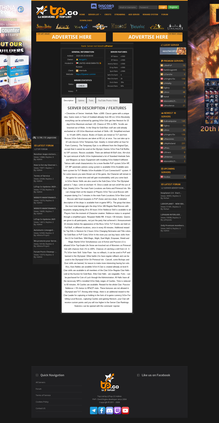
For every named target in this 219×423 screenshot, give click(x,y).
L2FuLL (166, 147)
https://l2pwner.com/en (86, 74)
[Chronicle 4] (43, 26)
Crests (107, 14)
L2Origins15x (169, 78)
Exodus (167, 176)
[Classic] (156, 26)
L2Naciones (169, 139)
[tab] (69, 100)
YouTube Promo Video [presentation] (107, 100)
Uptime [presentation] (81, 100)
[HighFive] (100, 26)
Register (173, 7)
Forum (164, 14)
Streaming (119, 14)
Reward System (150, 14)
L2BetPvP (168, 65)
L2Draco (167, 152)
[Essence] (175, 26)
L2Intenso (168, 156)
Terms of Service (43, 395)
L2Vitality (167, 83)
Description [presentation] (68, 100)
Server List (93, 14)
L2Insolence (169, 105)
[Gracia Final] (81, 26)
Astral (166, 96)
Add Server (133, 14)
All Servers (40, 382)
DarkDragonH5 (170, 69)
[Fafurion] (137, 26)
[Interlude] (62, 26)
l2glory (167, 87)
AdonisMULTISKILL (171, 101)
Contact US (40, 408)
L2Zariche (168, 74)
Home (82, 14)
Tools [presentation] (91, 100)
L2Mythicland (169, 143)
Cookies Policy (42, 402)
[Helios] (118, 26)
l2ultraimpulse (170, 121)
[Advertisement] (46, 87)
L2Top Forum (41, 149)
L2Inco (166, 92)
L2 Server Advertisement (173, 188)
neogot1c (83, 59)
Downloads (86, 20)
